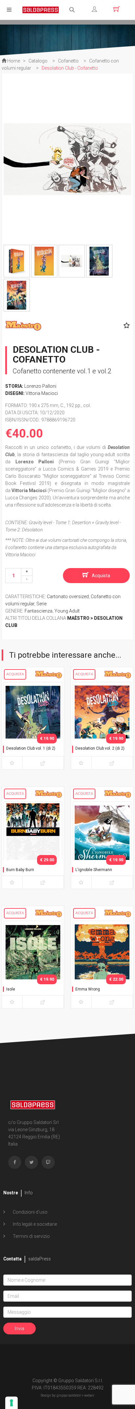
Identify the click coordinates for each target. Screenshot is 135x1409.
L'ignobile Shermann (93, 869)
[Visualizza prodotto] (43, 763)
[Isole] (33, 963)
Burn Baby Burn (20, 869)
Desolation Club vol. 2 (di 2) (100, 748)
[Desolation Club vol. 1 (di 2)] (33, 724)
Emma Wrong (87, 989)
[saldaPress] (40, 9)
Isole (10, 989)
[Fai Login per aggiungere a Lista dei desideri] (125, 325)
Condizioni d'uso (30, 1212)
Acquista (101, 575)
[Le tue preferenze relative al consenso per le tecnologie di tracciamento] (11, 1403)
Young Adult (67, 611)
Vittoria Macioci (42, 393)
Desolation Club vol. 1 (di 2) (30, 748)
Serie (41, 603)
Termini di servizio (31, 1236)
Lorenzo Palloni (40, 386)
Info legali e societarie (34, 1224)
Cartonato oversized (68, 596)
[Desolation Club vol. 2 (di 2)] (102, 724)
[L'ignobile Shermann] (102, 844)
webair (89, 1395)
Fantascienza (38, 611)
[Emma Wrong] (102, 963)
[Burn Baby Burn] (33, 844)
